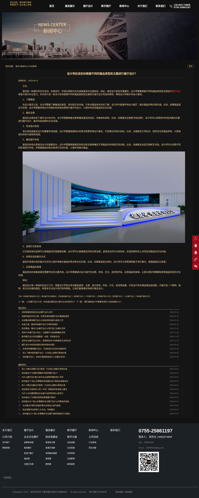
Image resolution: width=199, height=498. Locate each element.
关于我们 (142, 6)
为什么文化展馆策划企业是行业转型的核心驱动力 (42, 393)
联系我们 (160, 6)
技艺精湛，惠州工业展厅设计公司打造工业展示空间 (43, 328)
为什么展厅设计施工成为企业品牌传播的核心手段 (42, 377)
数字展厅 (106, 6)
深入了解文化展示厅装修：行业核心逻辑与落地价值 (43, 385)
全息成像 (71, 442)
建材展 (48, 464)
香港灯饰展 (50, 448)
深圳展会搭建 (51, 453)
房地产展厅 (28, 453)
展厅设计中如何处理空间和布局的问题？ (39, 345)
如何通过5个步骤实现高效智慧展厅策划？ (39, 397)
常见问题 (92, 448)
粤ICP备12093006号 (98, 492)
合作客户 (6, 442)
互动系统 (71, 448)
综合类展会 (51, 437)
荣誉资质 (6, 448)
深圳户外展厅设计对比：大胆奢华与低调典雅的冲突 (43, 333)
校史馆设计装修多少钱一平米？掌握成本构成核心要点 (44, 389)
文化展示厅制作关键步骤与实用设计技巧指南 (42, 406)
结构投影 (71, 464)
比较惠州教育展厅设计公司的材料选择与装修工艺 (42, 320)
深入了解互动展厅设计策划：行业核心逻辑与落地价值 (44, 369)
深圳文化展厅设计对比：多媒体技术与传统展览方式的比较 (46, 341)
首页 (51, 6)
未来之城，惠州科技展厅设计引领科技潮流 (40, 324)
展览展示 (70, 6)
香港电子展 (50, 442)
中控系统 (71, 453)
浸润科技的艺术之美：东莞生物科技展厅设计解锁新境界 (45, 316)
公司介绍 (7, 437)
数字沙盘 (72, 437)
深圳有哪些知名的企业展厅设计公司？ (38, 312)
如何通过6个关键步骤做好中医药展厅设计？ (40, 373)
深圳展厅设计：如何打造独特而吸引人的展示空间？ (44, 357)
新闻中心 (124, 6)
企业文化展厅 (31, 437)
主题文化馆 (28, 464)
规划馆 (27, 458)
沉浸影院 (71, 458)
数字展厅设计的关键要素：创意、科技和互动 (41, 337)
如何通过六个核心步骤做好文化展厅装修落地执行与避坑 (46, 414)
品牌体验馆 (28, 442)
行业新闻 (33, 66)
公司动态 (93, 437)
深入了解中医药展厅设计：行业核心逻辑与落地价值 (44, 353)
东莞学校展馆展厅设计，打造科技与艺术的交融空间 (44, 349)
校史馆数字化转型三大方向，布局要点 (39, 410)
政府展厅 (28, 448)
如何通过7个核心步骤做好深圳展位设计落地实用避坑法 (45, 381)
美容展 (48, 458)
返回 (190, 66)
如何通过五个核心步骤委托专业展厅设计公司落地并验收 (45, 401)
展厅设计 (88, 6)
